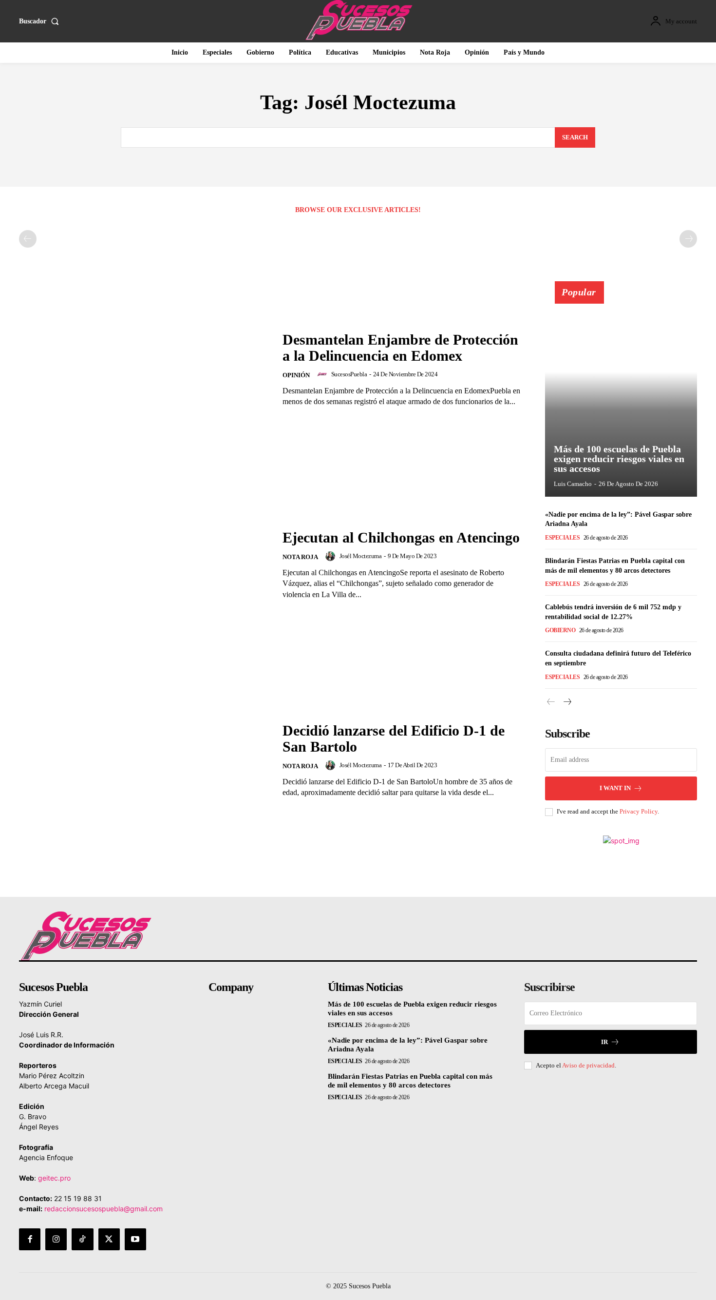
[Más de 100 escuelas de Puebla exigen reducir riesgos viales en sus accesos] (621, 394)
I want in (615, 788)
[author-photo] (323, 374)
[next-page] (567, 702)
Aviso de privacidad (588, 1065)
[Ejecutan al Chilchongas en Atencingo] (144, 565)
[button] (41, 21)
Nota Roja (300, 557)
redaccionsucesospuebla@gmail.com (103, 1208)
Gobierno (560, 630)
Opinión (296, 375)
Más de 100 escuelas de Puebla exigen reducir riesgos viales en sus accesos (619, 459)
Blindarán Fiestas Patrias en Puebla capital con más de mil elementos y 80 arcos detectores (410, 1080)
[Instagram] (56, 1239)
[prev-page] (28, 239)
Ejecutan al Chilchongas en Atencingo (401, 537)
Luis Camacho (573, 483)
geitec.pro (54, 1178)
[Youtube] (135, 1239)
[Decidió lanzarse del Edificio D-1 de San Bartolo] (144, 760)
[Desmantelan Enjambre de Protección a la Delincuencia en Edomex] (144, 369)
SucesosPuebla (349, 374)
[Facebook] (29, 1239)
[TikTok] (82, 1239)
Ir (604, 1042)
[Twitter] (109, 1239)
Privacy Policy (639, 811)
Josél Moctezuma (360, 556)
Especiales (562, 537)
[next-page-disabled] (688, 239)
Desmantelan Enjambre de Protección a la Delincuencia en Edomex (400, 347)
